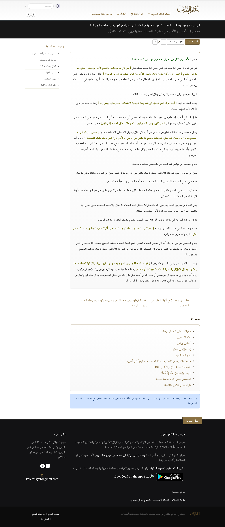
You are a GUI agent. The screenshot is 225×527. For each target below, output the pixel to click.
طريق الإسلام (178, 500)
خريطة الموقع (38, 514)
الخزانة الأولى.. (183, 337)
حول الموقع (137, 14)
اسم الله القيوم (183, 355)
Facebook (33, 14)
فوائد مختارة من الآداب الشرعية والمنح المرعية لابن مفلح (131, 25)
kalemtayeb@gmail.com (42, 479)
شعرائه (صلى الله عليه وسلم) (176, 331)
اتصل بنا (121, 14)
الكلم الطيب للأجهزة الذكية (164, 468)
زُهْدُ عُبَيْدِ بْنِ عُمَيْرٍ (182, 349)
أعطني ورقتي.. (183, 343)
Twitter (28, 14)
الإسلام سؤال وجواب (140, 500)
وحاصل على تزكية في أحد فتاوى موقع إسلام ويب (120, 455)
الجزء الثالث (94, 25)
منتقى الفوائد (50, 73)
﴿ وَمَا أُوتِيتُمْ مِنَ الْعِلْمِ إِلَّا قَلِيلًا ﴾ (175, 373)
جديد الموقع (53, 514)
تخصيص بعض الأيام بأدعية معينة (173, 379)
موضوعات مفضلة (102, 14)
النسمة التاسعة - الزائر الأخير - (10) (172, 367)
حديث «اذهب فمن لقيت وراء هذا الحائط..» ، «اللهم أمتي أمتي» (159, 361)
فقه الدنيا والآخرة (48, 85)
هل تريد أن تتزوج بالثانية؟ (177, 385)
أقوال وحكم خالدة (48, 66)
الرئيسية (195, 25)
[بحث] (25, 6)
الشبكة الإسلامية (161, 500)
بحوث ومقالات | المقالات (175, 25)
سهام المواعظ (50, 79)
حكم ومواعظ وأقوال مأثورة (44, 54)
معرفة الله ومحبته (48, 60)
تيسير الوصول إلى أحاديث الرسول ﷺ (146, 399)
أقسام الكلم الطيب (160, 14)
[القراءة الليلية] (57, 6)
